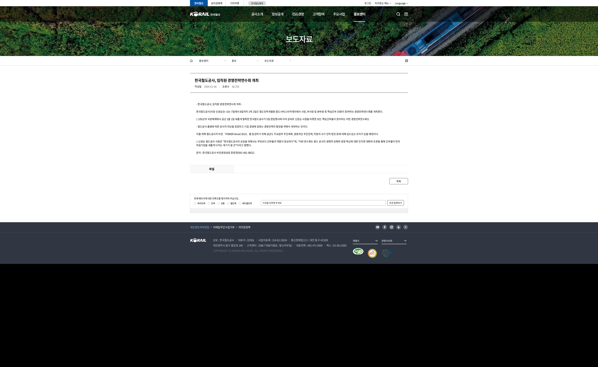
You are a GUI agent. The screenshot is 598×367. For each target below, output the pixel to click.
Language (400, 3)
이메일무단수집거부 (224, 227)
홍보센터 (359, 13)
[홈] (191, 60)
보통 (223, 203)
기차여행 (234, 3)
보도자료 (269, 61)
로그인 (367, 3)
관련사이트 (387, 240)
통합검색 (398, 14)
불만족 (233, 203)
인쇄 (406, 60)
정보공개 (277, 13)
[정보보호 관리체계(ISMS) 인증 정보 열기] (386, 253)
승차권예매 (216, 3)
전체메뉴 (406, 14)
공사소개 (257, 13)
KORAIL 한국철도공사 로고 (205, 14)
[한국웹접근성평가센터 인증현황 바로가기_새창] (358, 253)
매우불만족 (247, 203)
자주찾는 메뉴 (382, 3)
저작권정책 (244, 227)
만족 (213, 203)
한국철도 (198, 3)
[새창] (377, 227)
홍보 (234, 61)
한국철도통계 (257, 3)
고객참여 (318, 13)
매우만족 (201, 203)
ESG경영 (298, 13)
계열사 (356, 240)
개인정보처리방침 (199, 227)
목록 (398, 181)
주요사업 (339, 13)
